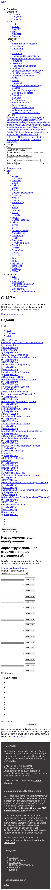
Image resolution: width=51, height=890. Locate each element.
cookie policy (18, 736)
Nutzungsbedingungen (23, 284)
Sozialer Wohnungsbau (23, 90)
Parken (15, 80)
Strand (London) (9, 350)
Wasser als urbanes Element (26, 112)
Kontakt (13, 870)
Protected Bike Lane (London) (15, 365)
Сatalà (15, 183)
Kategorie (11, 163)
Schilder (16, 88)
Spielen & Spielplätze (22, 93)
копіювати (30, 579)
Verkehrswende (14, 122)
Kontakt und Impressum (23, 291)
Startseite (13, 857)
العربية (15, 175)
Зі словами (12, 152)
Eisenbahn (17, 53)
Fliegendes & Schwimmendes (26, 58)
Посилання (6, 721)
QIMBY (4, 2)
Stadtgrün (16, 98)
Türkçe (15, 261)
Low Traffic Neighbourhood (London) (18, 379)
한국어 (15, 228)
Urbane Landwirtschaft (23, 107)
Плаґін (15, 279)
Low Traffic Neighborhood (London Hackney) (22, 431)
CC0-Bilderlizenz (20, 286)
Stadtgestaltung (22, 132)
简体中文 (16, 268)
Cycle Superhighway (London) (15, 409)
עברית (15, 212)
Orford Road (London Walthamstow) (18, 357)
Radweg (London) (9, 468)
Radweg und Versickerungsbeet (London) (21, 446)
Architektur (25, 139)
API (14, 276)
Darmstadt (36, 139)
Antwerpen (38, 122)
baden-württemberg (39, 132)
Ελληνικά (16, 195)
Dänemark (12, 120)
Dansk (15, 188)
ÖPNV (15, 78)
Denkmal (16, 51)
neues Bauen (13, 139)
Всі (13, 41)
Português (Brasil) (20, 243)
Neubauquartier (37, 130)
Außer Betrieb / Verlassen (24, 44)
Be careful (6, 460)
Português (17, 240)
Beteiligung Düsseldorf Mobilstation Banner (22, 342)
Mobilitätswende (34, 127)
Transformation (19, 105)
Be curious (6, 453)
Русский (16, 248)
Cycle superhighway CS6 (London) (18, 394)
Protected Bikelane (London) (15, 372)
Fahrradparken (14, 130)
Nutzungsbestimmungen (21, 865)
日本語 (15, 225)
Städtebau (17, 95)
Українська (17, 263)
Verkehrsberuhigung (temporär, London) (20, 475)
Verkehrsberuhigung (22, 110)
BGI (29, 117)
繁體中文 (16, 271)
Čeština (15, 185)
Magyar (15, 217)
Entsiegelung (38, 117)
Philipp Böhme (11, 352)
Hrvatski (16, 215)
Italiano (15, 222)
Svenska (16, 255)
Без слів (11, 160)
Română (16, 245)
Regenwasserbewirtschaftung (26, 85)
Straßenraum (18, 100)
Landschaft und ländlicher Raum (27, 71)
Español (16, 200)
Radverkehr (17, 83)
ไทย (14, 258)
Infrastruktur (17, 63)
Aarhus (27, 125)
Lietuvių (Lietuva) (20, 230)
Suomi (15, 207)
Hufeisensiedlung (26, 137)
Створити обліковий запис (14, 568)
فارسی (15, 205)
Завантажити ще (9, 529)
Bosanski (16, 180)
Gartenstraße (23, 120)
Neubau (25, 130)
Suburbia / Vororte (20, 103)
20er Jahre (33, 134)
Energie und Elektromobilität (25, 56)
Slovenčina (17, 250)
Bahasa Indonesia (21, 220)
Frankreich (22, 134)
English (15, 198)
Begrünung (27, 122)
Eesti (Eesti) (18, 202)
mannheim (12, 134)
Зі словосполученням (17, 155)
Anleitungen (18, 281)
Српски (15, 252)
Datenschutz (18, 289)
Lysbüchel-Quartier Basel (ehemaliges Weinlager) (25, 482)
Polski (15, 238)
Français (16, 210)
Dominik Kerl (10, 345)
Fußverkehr (17, 61)
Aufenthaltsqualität (41, 125)
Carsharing (17, 48)
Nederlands (17, 235)
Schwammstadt (14, 117)
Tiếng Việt (17, 266)
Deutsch (16, 190)
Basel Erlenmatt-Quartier (13, 505)
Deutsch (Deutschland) (23, 193)
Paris (24, 117)
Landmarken (18, 68)
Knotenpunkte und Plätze (24, 66)
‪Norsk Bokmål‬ (19, 233)
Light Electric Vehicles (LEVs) (26, 73)
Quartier (10, 132)
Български (17, 178)
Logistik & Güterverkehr (23, 76)
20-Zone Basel (8, 512)
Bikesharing (18, 46)
